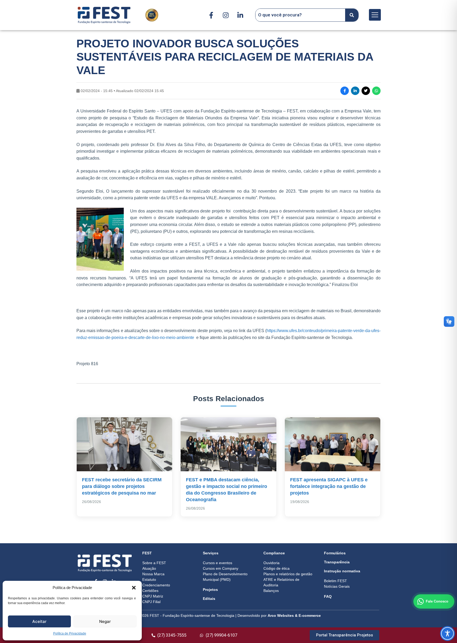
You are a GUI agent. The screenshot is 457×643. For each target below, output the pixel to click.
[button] (133, 587)
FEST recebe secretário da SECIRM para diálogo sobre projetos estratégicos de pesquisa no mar (122, 486)
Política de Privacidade (69, 633)
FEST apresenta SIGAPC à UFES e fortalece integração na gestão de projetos (329, 486)
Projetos (210, 589)
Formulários (335, 553)
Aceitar (39, 621)
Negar (105, 621)
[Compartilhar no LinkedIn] (355, 91)
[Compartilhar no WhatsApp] (376, 91)
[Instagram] (225, 15)
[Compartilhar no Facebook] (344, 91)
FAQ (328, 596)
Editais (209, 598)
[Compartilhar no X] (366, 91)
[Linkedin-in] (240, 15)
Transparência (337, 562)
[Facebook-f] (211, 15)
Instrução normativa (342, 571)
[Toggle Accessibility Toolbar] (447, 633)
